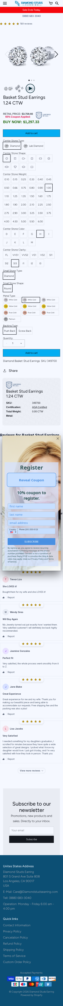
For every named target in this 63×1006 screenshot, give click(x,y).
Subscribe (31, 541)
